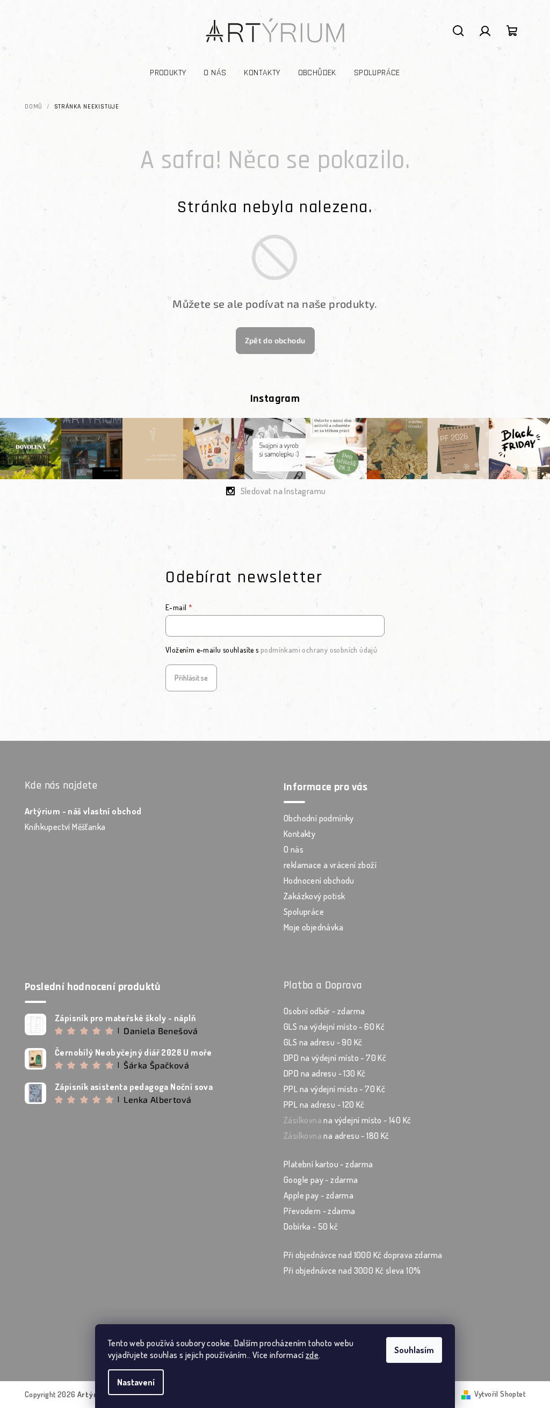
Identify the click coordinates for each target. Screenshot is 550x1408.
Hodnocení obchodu (319, 880)
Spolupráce (304, 911)
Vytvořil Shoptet (499, 1393)
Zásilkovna (303, 1120)
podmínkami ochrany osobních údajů (318, 649)
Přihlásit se (191, 677)
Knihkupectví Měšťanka (65, 826)
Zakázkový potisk (314, 896)
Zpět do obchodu (275, 340)
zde (312, 1354)
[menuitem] (167, 73)
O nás (293, 849)
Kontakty (299, 833)
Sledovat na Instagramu (283, 491)
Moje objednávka (313, 927)
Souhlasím (414, 1350)
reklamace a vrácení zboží (330, 865)
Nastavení (136, 1382)
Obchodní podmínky (319, 818)
